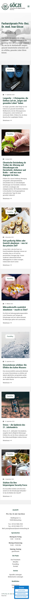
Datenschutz (15, 585)
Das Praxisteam (15, 560)
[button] (28, 6)
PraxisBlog (15, 564)
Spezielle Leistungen (15, 575)
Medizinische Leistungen (15, 577)
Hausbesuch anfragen (21, 596)
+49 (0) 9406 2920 (17, 524)
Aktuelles (15, 562)
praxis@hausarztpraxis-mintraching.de (17, 528)
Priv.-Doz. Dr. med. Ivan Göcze (10, 594)
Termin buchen (21, 590)
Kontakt (15, 566)
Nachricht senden (21, 593)
